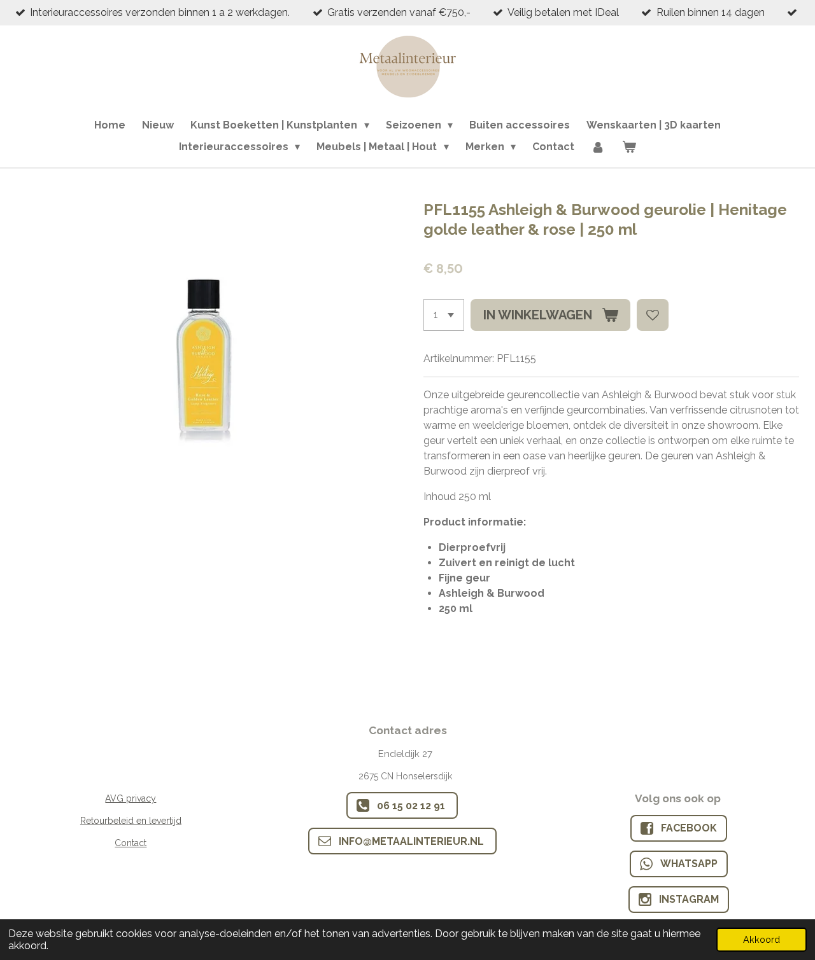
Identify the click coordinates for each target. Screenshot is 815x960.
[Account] (598, 147)
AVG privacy (130, 798)
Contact (130, 843)
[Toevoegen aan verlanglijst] (653, 315)
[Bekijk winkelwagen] (629, 147)
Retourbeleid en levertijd (130, 821)
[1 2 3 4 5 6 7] (443, 315)
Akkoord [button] (761, 939)
